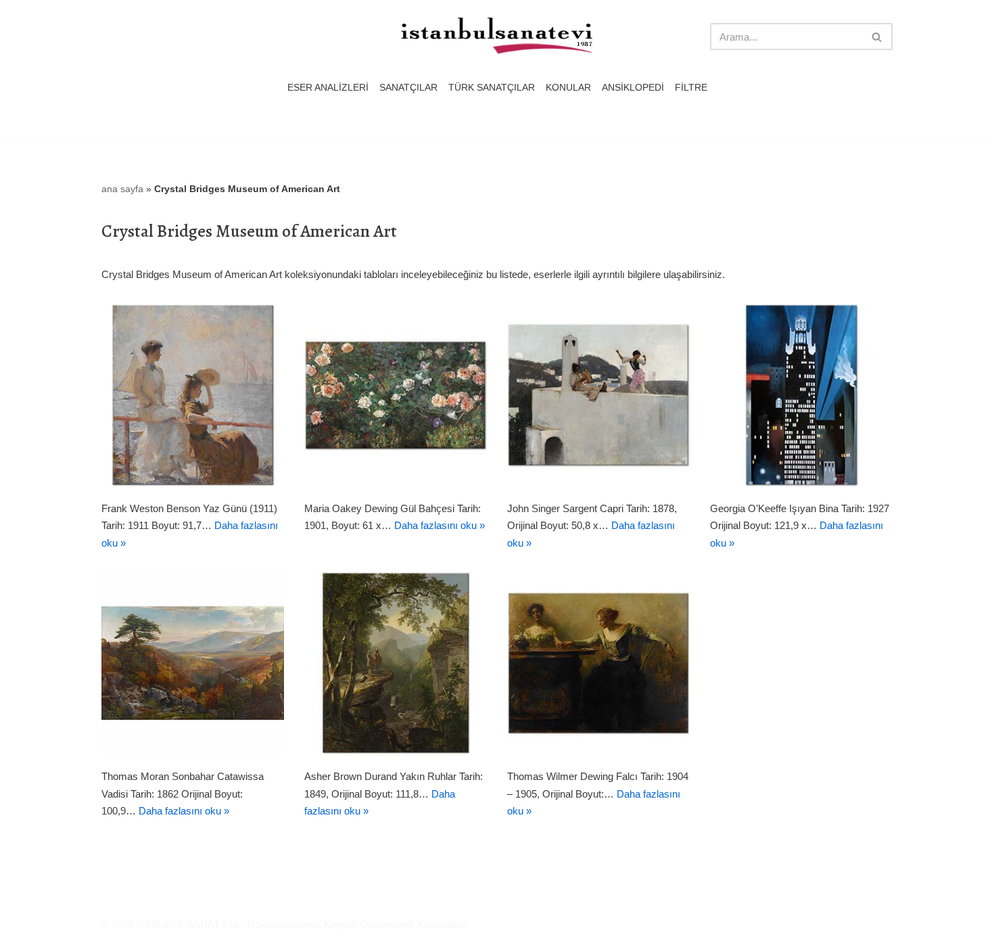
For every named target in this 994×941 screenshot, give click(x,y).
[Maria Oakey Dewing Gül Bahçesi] (395, 395)
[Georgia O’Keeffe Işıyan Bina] (801, 395)
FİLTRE (691, 88)
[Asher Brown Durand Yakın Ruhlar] (395, 663)
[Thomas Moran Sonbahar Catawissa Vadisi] (192, 663)
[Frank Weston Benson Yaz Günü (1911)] (192, 395)
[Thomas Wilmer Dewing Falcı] (598, 663)
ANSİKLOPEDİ (633, 88)
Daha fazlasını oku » (439, 525)
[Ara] (877, 36)
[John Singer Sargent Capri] (598, 395)
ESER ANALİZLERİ (328, 88)
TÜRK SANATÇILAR (491, 88)
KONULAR (568, 88)
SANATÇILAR (408, 88)
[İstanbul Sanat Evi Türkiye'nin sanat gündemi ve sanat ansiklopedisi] (497, 37)
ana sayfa (122, 188)
